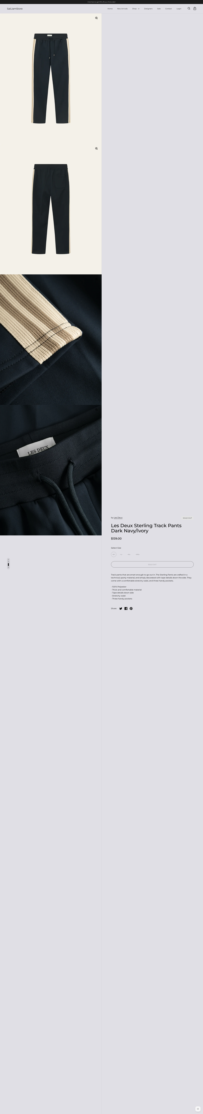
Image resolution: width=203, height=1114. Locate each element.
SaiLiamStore (15, 9)
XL (129, 554)
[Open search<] (189, 8)
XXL (137, 554)
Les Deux (118, 518)
